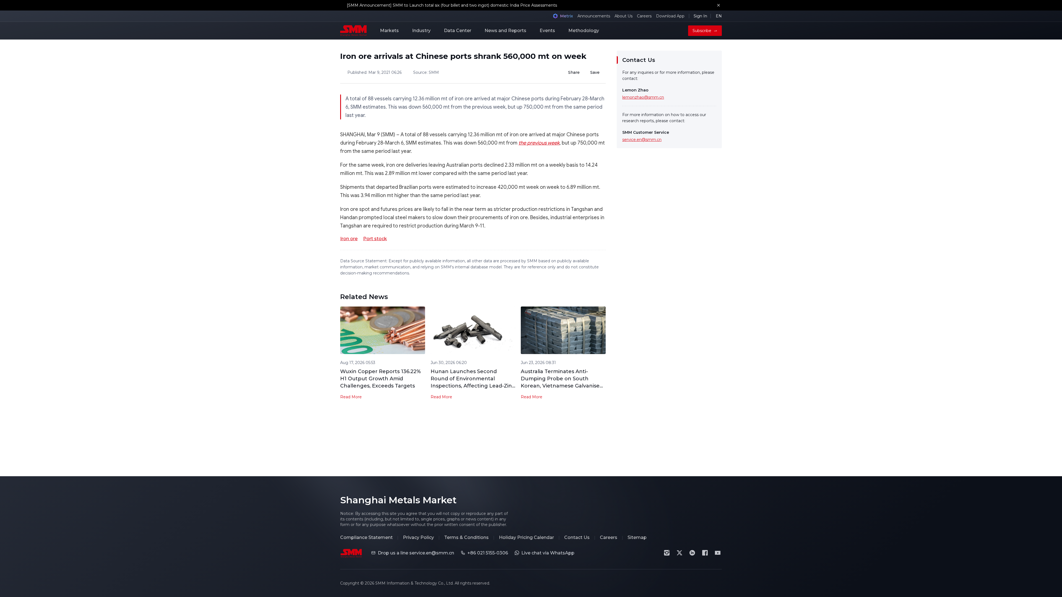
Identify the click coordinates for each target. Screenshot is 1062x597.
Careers (644, 16)
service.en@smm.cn (642, 139)
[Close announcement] (718, 5)
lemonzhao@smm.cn (643, 97)
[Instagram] (667, 553)
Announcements (593, 16)
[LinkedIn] (692, 553)
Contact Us (577, 537)
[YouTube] (718, 553)
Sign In (700, 16)
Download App (670, 16)
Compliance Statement (366, 537)
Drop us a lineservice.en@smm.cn (416, 553)
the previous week (539, 143)
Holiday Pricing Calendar (526, 537)
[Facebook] (705, 553)
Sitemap (637, 537)
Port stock (375, 238)
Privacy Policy (418, 537)
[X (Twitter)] (679, 553)
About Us (623, 16)
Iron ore (349, 238)
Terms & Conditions (466, 537)
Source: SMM (426, 72)
